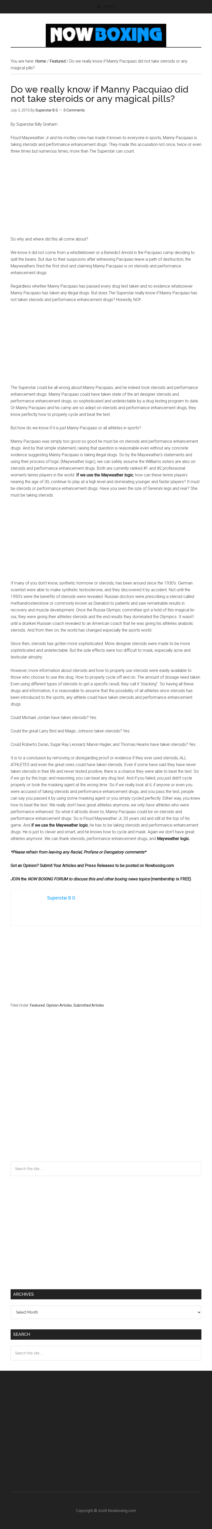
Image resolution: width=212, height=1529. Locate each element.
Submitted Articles (88, 1005)
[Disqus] (106, 1094)
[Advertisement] (106, 197)
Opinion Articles (59, 1005)
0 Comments (74, 110)
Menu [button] (110, 6)
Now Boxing (106, 35)
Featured (37, 1005)
